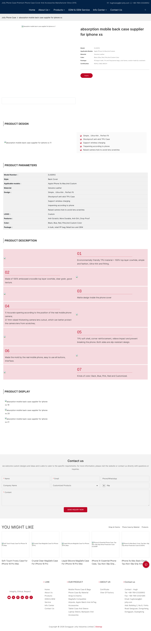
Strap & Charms (114, 527)
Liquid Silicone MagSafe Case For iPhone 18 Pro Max (75, 562)
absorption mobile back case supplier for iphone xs (40, 17)
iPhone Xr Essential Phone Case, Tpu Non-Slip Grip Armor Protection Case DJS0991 (104, 562)
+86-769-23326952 (140, 3)
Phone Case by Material (130, 527)
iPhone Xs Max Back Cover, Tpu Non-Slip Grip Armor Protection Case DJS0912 (134, 562)
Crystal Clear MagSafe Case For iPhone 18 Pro (45, 562)
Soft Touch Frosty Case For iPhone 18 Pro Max (15, 562)
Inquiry (86, 75)
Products (145, 527)
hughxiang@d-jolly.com (119, 3)
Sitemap (98, 627)
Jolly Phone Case (9, 17)
